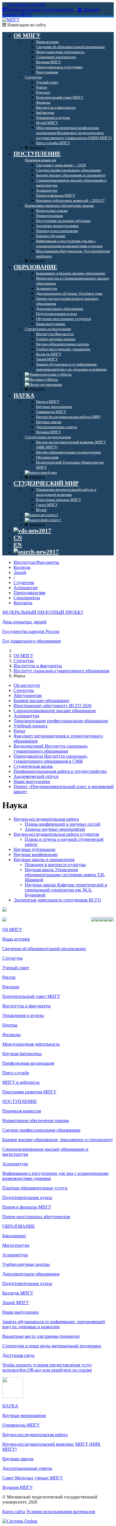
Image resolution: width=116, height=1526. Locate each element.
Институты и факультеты (38, 665)
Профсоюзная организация (28, 1063)
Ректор (8, 977)
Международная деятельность (31, 1044)
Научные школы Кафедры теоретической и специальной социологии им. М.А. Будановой (66, 889)
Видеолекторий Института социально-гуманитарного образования (51, 748)
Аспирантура (26, 715)
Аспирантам (25, 587)
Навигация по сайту (26, 24)
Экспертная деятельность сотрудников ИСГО (57, 900)
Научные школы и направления (44, 859)
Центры (9, 1025)
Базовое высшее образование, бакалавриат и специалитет (57, 1139)
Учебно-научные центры (26, 1264)
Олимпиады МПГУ (21, 1425)
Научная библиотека (22, 1053)
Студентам (24, 582)
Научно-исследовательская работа (46, 819)
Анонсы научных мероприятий (55, 829)
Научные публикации (34, 849)
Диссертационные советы (27, 1468)
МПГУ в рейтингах (21, 1082)
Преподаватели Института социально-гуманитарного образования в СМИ (51, 759)
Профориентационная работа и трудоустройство (60, 771)
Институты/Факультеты (36, 562)
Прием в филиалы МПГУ (26, 1207)
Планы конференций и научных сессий (63, 824)
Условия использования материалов (60, 1511)
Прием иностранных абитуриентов (36, 1216)
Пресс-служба (15, 1072)
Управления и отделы (23, 1015)
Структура (24, 660)
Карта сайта (13, 1511)
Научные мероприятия (24, 1415)
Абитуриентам (28, 695)
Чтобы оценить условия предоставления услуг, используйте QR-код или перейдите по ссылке (47, 1367)
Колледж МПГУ (17, 1293)
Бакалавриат (14, 1235)
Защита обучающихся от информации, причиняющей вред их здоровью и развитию (53, 1324)
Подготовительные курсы (27, 1197)
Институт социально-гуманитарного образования (61, 670)
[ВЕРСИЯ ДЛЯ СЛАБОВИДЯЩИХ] (32, 530)
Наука (19, 730)
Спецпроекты (27, 597)
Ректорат (10, 986)
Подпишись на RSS (25, 4)
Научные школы (18, 1458)
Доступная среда (18, 1355)
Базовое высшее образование (41, 700)
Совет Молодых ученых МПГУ (32, 1477)
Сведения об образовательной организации (44, 948)
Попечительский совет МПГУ (31, 996)
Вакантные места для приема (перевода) (41, 1336)
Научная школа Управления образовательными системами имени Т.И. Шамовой (65, 874)
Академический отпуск (36, 776)
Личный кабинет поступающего (41, 9)
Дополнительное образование (31, 1273)
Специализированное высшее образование (55, 710)
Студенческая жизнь (33, 766)
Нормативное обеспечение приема (35, 1120)
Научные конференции (36, 854)
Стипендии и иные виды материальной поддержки (51, 1345)
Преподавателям (29, 592)
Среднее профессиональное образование (41, 1130)
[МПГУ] (11, 19)
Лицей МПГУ (15, 1302)
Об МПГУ (23, 655)
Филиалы (11, 1034)
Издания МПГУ (17, 1487)
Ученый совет (15, 967)
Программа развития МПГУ (29, 1091)
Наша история (16, 939)
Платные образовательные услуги (35, 1188)
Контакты (23, 602)
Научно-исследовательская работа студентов (56, 834)
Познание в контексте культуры (55, 864)
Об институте (27, 685)
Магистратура (15, 1245)
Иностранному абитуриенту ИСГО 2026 (53, 705)
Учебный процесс (31, 725)
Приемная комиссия (21, 1111)
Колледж (22, 567)
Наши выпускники (32, 781)
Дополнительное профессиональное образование (61, 720)
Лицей (20, 572)
